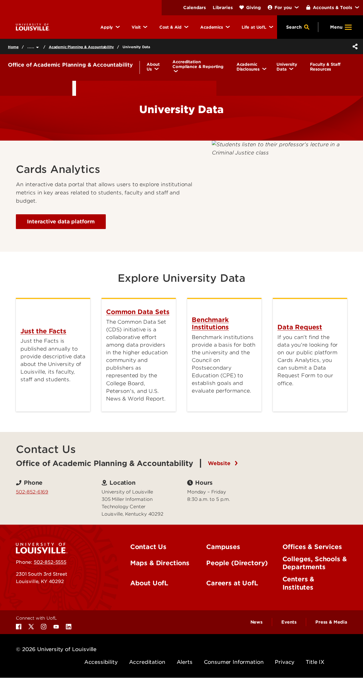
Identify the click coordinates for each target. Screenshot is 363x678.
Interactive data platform (61, 221)
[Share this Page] (353, 46)
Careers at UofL (232, 583)
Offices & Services (312, 546)
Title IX (315, 662)
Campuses (223, 546)
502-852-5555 (50, 562)
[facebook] (19, 627)
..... (31, 46)
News (256, 622)
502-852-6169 (32, 492)
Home (13, 47)
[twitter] (31, 627)
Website (220, 463)
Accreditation (147, 662)
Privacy (284, 662)
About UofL (149, 583)
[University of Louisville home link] (33, 27)
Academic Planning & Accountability (81, 47)
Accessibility (101, 662)
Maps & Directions (159, 563)
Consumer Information (234, 662)
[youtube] (56, 627)
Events (289, 622)
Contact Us (148, 546)
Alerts (185, 662)
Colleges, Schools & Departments (314, 563)
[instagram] (44, 627)
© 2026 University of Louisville (56, 649)
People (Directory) (237, 563)
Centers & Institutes (298, 583)
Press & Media (331, 622)
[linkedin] (68, 627)
